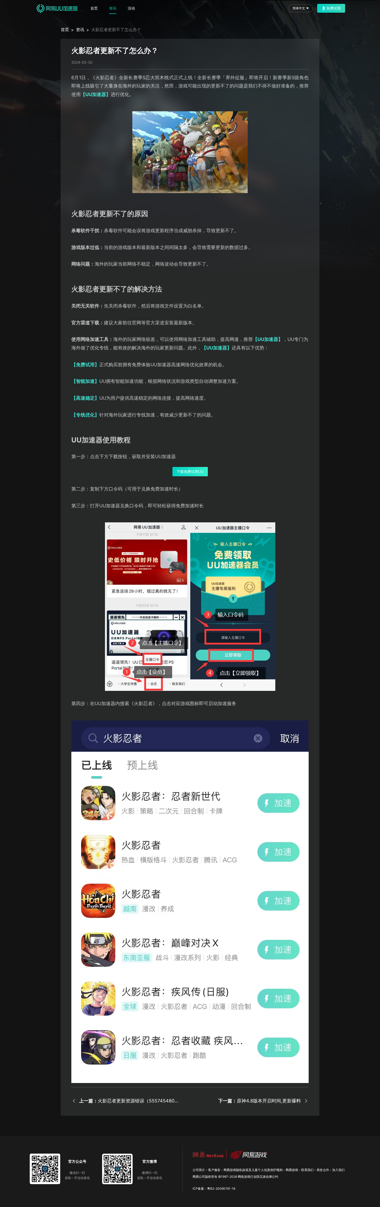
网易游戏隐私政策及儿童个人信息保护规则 (253, 1170)
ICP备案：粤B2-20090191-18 (214, 1188)
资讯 (112, 8)
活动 (131, 8)
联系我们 (307, 1170)
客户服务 (214, 1170)
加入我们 (338, 1170)
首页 (94, 8)
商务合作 (323, 1170)
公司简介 (199, 1170)
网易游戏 (292, 1170)
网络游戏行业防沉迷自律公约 (258, 1177)
